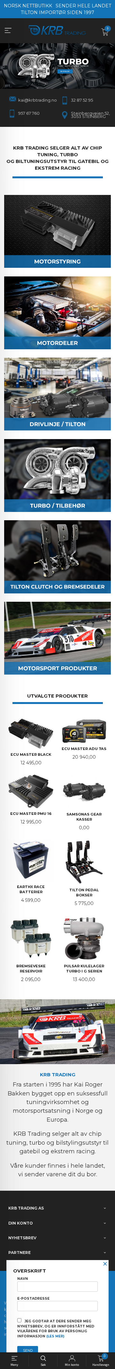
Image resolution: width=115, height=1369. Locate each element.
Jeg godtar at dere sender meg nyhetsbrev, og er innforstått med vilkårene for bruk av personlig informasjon (55, 1328)
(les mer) (55, 1336)
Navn (22, 1279)
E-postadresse (33, 1298)
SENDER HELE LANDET (83, 6)
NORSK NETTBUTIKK (28, 6)
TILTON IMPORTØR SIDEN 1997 (57, 12)
